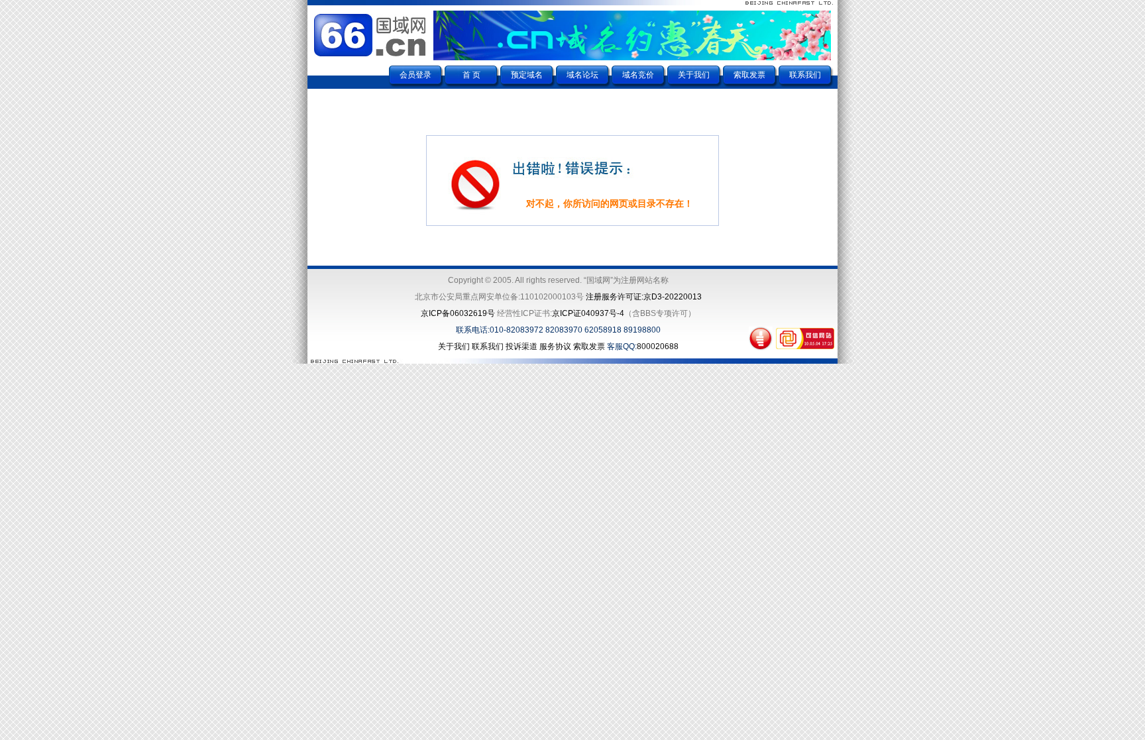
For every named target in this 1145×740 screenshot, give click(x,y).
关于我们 (694, 74)
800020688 (658, 346)
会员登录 (415, 74)
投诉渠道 (521, 346)
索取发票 (749, 74)
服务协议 (555, 346)
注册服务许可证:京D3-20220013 (644, 296)
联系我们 (805, 74)
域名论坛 (582, 74)
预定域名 (527, 74)
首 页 (471, 74)
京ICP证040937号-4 (588, 313)
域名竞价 (638, 74)
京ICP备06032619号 (458, 313)
